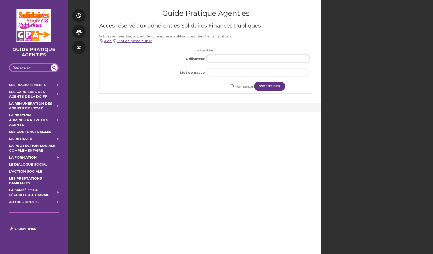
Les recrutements (27, 85)
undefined (54, 67)
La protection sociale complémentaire (32, 147)
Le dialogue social (28, 164)
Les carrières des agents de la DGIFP (28, 94)
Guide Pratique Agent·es (33, 52)
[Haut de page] (79, 43)
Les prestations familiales (25, 180)
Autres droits (24, 202)
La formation (23, 157)
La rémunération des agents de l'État (30, 105)
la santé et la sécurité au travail (29, 192)
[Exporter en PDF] (79, 27)
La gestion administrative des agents (28, 120)
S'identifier (25, 229)
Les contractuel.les (30, 131)
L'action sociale (25, 171)
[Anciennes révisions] (79, 11)
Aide (108, 41)
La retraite (20, 138)
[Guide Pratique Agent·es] (34, 25)
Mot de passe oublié (134, 41)
